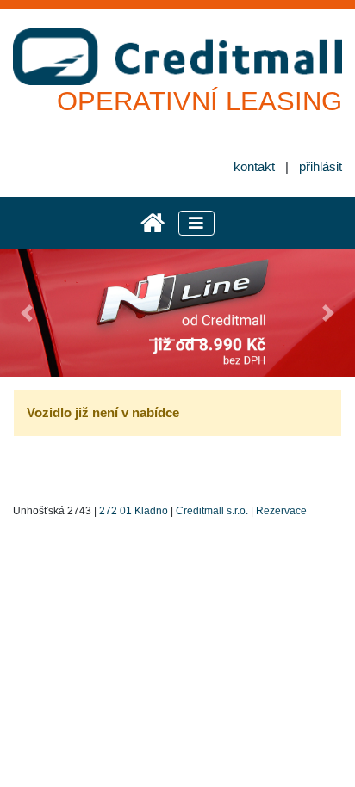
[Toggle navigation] (196, 223)
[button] (26, 313)
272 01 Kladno (133, 511)
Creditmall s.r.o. (212, 511)
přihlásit (320, 166)
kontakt (254, 166)
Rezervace (281, 511)
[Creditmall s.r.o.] (152, 223)
